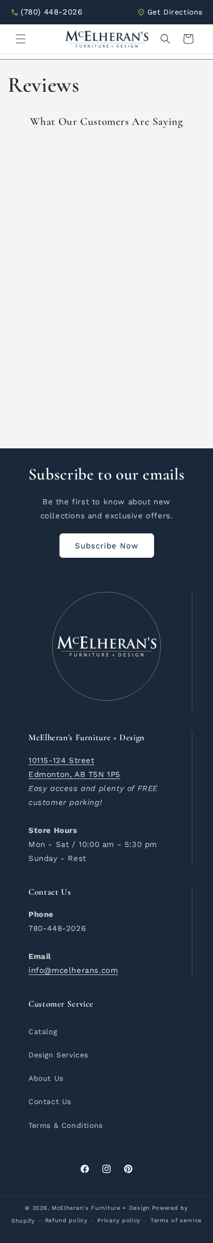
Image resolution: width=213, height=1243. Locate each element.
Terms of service (176, 1220)
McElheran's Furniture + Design (101, 1208)
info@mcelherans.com (73, 970)
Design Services (58, 1055)
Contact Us (49, 1101)
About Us (46, 1078)
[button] (20, 38)
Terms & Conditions (65, 1125)
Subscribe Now (107, 545)
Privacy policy (119, 1220)
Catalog (42, 1031)
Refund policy (66, 1220)
